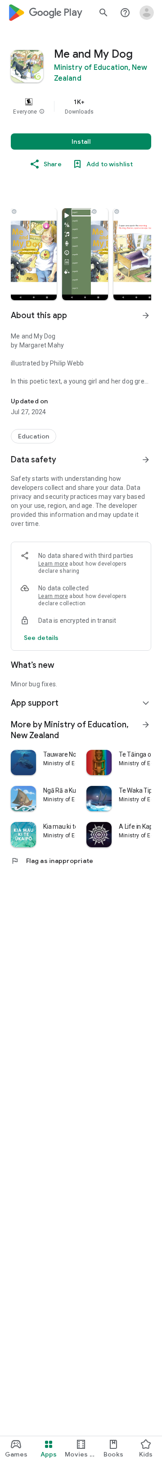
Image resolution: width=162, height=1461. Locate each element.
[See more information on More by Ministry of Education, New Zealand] (146, 724)
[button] (42, 112)
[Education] (33, 436)
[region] (81, 106)
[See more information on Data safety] (146, 459)
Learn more (53, 564)
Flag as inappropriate (52, 861)
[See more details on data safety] (41, 637)
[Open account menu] (147, 12)
